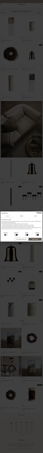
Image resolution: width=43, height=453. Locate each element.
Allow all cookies (35, 239)
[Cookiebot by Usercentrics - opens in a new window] (37, 213)
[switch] (16, 235)
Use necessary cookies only (21, 239)
